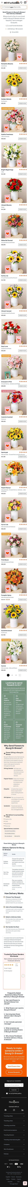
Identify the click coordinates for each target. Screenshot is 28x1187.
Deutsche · (19, 1177)
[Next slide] (23, 975)
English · (19, 1179)
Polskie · (13, 1179)
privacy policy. (17, 1093)
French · (13, 1177)
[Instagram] (14, 1110)
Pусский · (10, 1181)
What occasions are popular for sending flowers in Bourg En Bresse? (13, 1030)
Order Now (22, 68)
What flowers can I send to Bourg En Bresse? (14, 1009)
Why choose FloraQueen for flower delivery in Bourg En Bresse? (13, 1037)
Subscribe (14, 1090)
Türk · (18, 1181)
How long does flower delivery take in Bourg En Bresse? (12, 1016)
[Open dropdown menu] (23, 1116)
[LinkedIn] (22, 1110)
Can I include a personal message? (13, 1023)
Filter (25, 1183)
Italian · (8, 1179)
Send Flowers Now (14, 1066)
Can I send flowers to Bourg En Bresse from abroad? (12, 1002)
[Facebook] (5, 1110)
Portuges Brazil (14, 1184)
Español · (8, 1177)
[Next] (20, 675)
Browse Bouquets (14, 1072)
